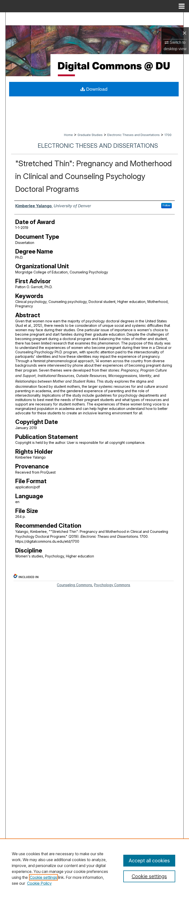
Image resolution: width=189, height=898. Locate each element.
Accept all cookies (149, 861)
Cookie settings (43, 877)
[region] (94, 868)
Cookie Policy (39, 883)
